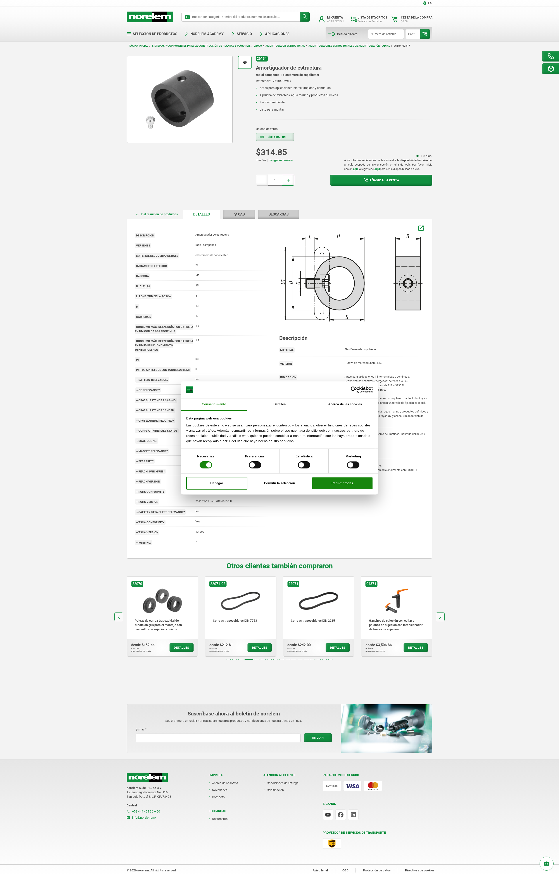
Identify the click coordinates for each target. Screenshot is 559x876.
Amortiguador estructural (285, 45)
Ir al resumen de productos (159, 214)
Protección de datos (377, 870)
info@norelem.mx (143, 817)
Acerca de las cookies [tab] (345, 404)
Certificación (275, 790)
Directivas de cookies (420, 870)
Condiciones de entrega (282, 783)
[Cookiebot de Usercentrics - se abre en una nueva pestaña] (354, 390)
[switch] (255, 465)
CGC (345, 870)
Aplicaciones (277, 34)
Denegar (216, 483)
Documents (220, 819)
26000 (258, 45)
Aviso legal (320, 870)
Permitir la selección (279, 483)
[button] (228, 659)
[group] (162, 616)
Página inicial (138, 45)
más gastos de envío (281, 160)
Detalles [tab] (279, 404)
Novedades (219, 790)
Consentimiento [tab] (214, 404)
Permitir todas (342, 483)
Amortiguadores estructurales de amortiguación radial (349, 45)
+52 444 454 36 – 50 (145, 811)
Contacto (218, 797)
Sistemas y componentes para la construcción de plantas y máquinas (201, 45)
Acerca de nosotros (225, 783)
